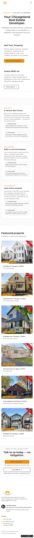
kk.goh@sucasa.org (8, 521)
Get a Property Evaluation (13, 60)
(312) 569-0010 (7, 519)
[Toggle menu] (31, 2)
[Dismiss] (32, 536)
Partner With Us (10, 87)
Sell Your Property (16, 461)
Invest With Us (16, 469)
